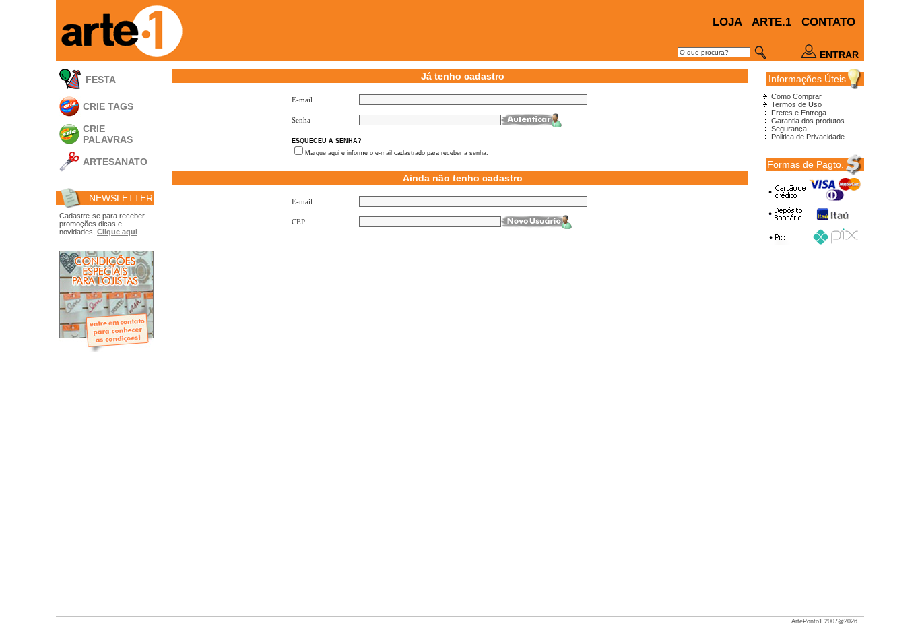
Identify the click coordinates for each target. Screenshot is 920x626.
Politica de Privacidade (808, 137)
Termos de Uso (796, 104)
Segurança (789, 129)
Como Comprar (796, 96)
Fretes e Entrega (798, 112)
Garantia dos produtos (808, 121)
